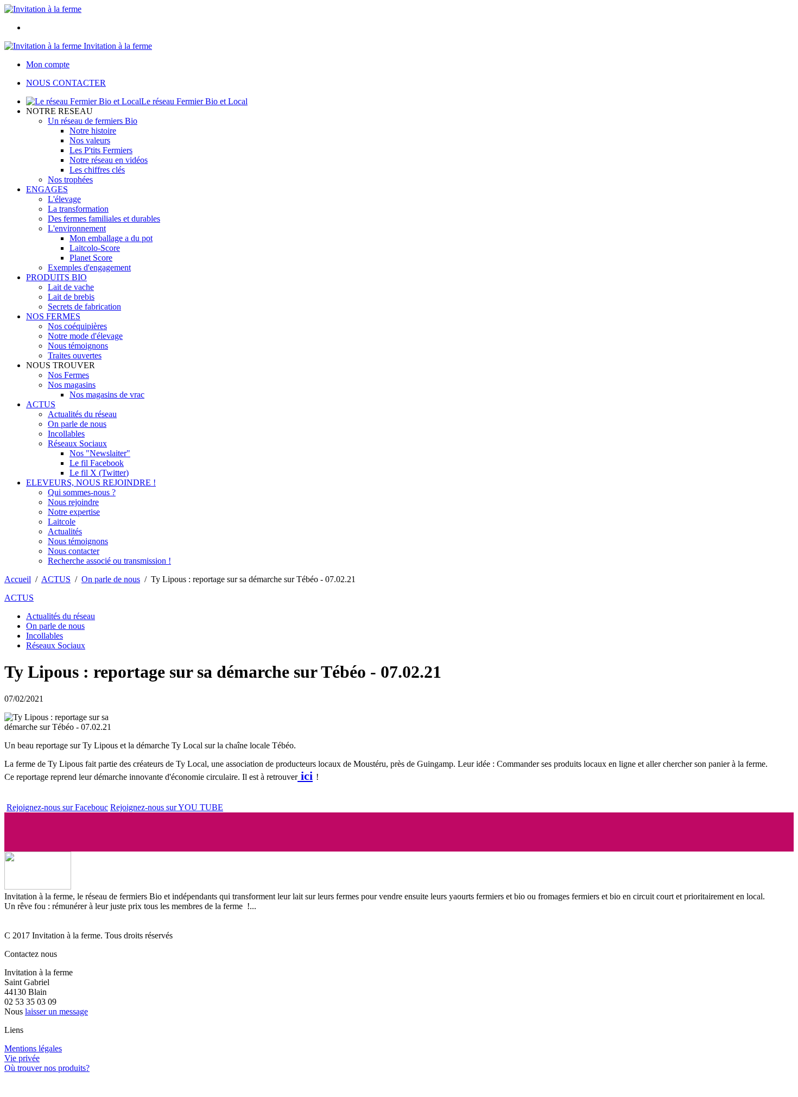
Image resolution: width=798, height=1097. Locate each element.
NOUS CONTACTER (66, 82)
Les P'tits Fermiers (100, 150)
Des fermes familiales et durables (104, 218)
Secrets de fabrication (84, 306)
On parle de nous (77, 423)
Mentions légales (33, 1048)
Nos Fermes (68, 375)
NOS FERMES (53, 316)
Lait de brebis (71, 296)
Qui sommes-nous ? (82, 492)
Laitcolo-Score (94, 248)
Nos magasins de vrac (106, 394)
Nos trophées (70, 179)
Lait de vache (71, 287)
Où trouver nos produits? (47, 1068)
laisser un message (56, 1011)
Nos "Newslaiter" (99, 453)
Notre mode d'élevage (85, 336)
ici (305, 776)
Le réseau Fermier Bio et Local (194, 101)
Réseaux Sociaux (77, 443)
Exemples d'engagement (89, 267)
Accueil (17, 579)
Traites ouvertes (75, 355)
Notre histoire (92, 130)
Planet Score (90, 257)
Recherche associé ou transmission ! (109, 560)
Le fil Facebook (96, 463)
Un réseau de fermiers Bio (92, 120)
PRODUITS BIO (56, 277)
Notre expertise (74, 511)
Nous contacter (73, 551)
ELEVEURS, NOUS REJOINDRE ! (91, 482)
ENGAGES (47, 189)
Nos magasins (72, 384)
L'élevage (64, 199)
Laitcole (61, 521)
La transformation (78, 208)
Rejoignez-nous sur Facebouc (57, 807)
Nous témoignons (78, 345)
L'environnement (77, 228)
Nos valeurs (89, 140)
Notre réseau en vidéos (108, 160)
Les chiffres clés (97, 169)
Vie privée (22, 1058)
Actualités (65, 531)
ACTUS (40, 404)
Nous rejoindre (73, 502)
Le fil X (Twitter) (99, 472)
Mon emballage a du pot (111, 238)
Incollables (66, 433)
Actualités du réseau (82, 414)
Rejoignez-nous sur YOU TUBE (166, 807)
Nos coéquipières (77, 326)
